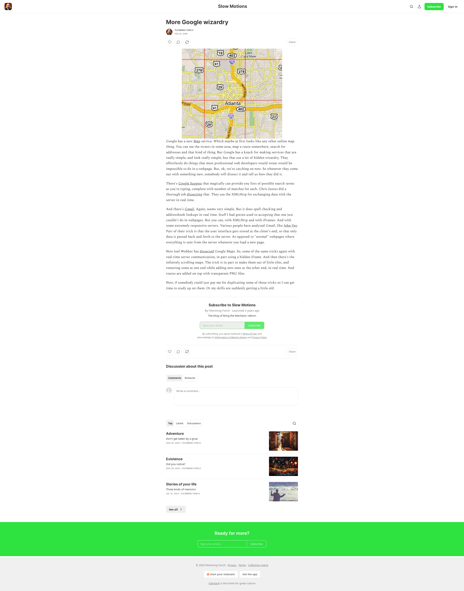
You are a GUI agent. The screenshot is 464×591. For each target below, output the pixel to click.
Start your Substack (222, 574)
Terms (242, 565)
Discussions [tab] (194, 423)
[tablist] (181, 378)
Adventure (175, 434)
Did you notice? (175, 464)
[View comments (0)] (178, 42)
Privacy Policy (259, 337)
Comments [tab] (174, 378)
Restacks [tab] (190, 378)
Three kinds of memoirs (181, 489)
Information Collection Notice (231, 337)
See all (173, 509)
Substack (214, 583)
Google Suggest (190, 183)
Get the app (250, 574)
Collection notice (258, 565)
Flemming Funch (184, 30)
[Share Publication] (419, 6)
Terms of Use (249, 333)
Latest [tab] (179, 423)
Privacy (232, 565)
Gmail (189, 209)
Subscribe (434, 6)
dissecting (194, 194)
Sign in (452, 6)
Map (196, 141)
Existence (174, 459)
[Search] (411, 6)
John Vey (290, 225)
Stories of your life (181, 484)
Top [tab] (170, 423)
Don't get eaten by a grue (182, 438)
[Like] (169, 42)
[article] (232, 441)
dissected (207, 251)
